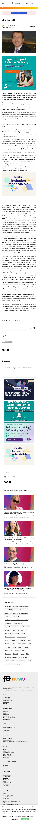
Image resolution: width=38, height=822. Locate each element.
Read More (30, 816)
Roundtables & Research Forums (11, 801)
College (7, 616)
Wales (6, 664)
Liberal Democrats (10, 637)
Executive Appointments (9, 727)
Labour (23, 633)
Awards (5, 793)
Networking (6, 798)
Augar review (23, 610)
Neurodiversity (22, 643)
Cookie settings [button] (13, 819)
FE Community (6, 697)
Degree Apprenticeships (11, 627)
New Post (5, 778)
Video (4, 767)
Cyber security (18, 623)
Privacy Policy (6, 702)
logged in (16, 368)
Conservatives (15, 616)
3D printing (8, 606)
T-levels (7, 660)
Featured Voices (7, 740)
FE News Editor (10, 25)
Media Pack (6, 751)
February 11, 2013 (10, 27)
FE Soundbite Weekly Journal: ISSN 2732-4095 (15, 741)
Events (4, 781)
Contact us (5, 696)
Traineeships (20, 660)
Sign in (33, 3)
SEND (23, 650)
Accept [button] (25, 819)
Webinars (5, 803)
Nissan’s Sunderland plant (9, 207)
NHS (30, 643)
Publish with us (6, 699)
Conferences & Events (8, 795)
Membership (6, 784)
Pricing (4, 749)
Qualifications (8, 650)
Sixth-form (8, 654)
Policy (20, 647)
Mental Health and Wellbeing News (21, 640)
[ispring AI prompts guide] (19, 389)
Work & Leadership (8, 716)
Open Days (5, 800)
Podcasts (5, 765)
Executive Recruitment (8, 729)
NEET (14, 643)
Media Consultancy (8, 755)
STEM (27, 654)
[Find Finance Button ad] (19, 432)
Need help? (5, 785)
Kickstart (16, 633)
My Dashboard (6, 779)
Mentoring (7, 643)
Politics (26, 647)
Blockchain (8, 613)
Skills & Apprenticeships (9, 717)
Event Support (6, 757)
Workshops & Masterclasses (10, 804)
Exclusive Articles (7, 738)
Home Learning (21, 630)
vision (27, 132)
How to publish (7, 775)
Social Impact (6, 719)
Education (5, 711)
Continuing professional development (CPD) (17, 620)
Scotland (17, 650)
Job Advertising (7, 754)
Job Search (6, 730)
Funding (7, 630)
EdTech (4, 713)
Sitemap (5, 703)
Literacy (7, 640)
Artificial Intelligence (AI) (11, 610)
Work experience (15, 664)
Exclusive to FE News (18, 321)
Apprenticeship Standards (20, 606)
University (28, 660)
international (8, 633)
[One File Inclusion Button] (19, 194)
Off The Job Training (10, 647)
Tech (12, 660)
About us (5, 694)
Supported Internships (11, 657)
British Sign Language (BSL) (20, 613)
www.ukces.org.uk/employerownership (21, 310)
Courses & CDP (7, 796)
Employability (6, 714)
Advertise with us (7, 700)
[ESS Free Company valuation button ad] (19, 411)
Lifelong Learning (22, 637)
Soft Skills (15, 654)
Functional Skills (25, 627)
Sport (22, 654)
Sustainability (23, 657)
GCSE (13, 630)
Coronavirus (8, 623)
